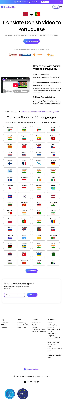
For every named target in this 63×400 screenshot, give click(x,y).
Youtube (4, 327)
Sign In (34, 325)
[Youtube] (31, 382)
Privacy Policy (21, 323)
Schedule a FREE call (39, 329)
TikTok (3, 325)
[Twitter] (38, 382)
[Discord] (25, 382)
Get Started (36, 323)
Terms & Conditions (23, 325)
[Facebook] (28, 382)
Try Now (44, 2)
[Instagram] (35, 382)
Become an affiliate (39, 331)
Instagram (4, 323)
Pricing (34, 327)
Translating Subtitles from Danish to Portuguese (39, 112)
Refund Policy (21, 327)
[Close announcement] (61, 2)
